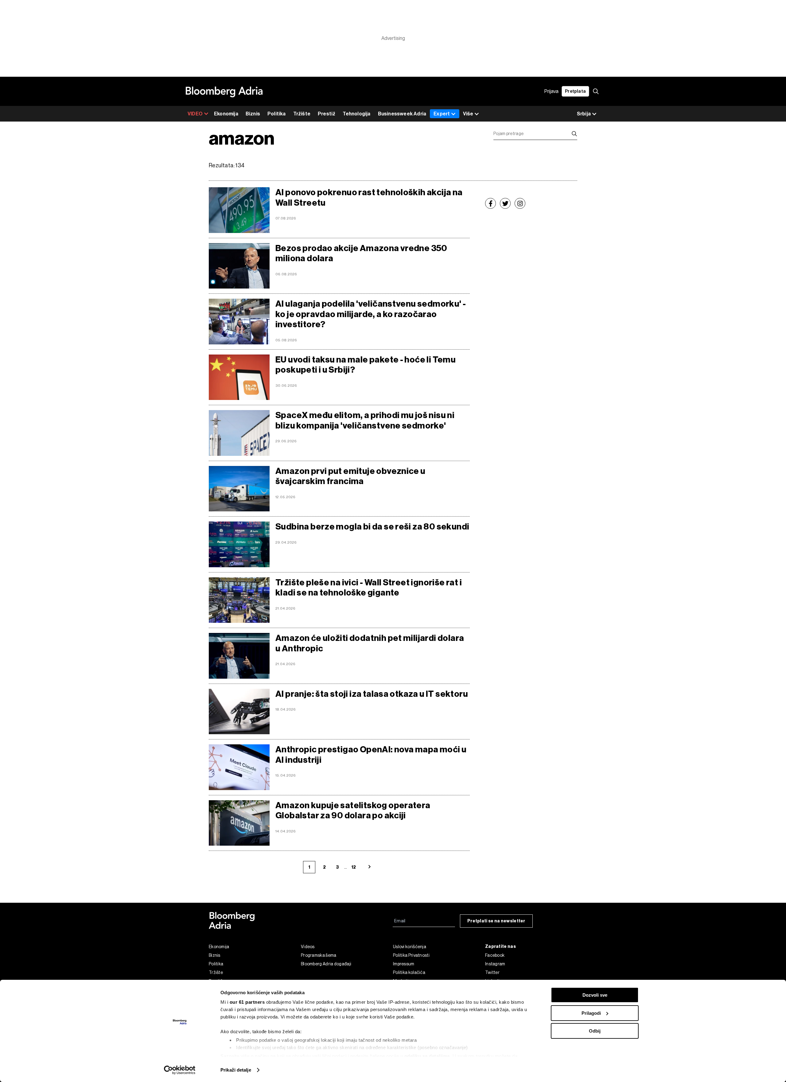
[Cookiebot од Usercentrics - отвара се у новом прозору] (180, 1070)
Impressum (403, 963)
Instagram (495, 963)
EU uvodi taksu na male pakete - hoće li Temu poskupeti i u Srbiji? (365, 365)
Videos (308, 946)
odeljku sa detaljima (427, 1056)
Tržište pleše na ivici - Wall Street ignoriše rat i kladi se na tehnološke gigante (368, 587)
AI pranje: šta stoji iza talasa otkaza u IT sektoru (371, 694)
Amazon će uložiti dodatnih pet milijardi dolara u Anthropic (369, 643)
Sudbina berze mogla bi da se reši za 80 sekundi (372, 527)
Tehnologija (356, 114)
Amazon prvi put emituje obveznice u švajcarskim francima (350, 476)
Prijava (551, 91)
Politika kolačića (409, 972)
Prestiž (326, 114)
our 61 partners (247, 1002)
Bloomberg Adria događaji (326, 963)
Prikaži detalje (235, 1069)
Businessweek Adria (402, 114)
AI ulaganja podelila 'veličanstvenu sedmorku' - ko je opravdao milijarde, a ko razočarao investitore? (370, 314)
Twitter (492, 972)
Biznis (253, 114)
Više (468, 114)
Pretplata (575, 91)
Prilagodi (591, 1013)
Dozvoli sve (594, 995)
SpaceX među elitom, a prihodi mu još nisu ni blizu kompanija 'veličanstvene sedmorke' (364, 420)
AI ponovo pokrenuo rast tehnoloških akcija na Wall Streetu (369, 197)
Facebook (494, 955)
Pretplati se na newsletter (496, 921)
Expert (442, 114)
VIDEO (195, 114)
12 (353, 867)
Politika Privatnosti (411, 955)
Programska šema (319, 955)
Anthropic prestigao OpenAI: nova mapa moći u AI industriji (370, 754)
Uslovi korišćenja (409, 946)
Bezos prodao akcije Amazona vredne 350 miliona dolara (361, 253)
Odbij (595, 1031)
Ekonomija (226, 114)
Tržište (301, 114)
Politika (276, 114)
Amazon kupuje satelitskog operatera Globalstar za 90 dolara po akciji (352, 810)
